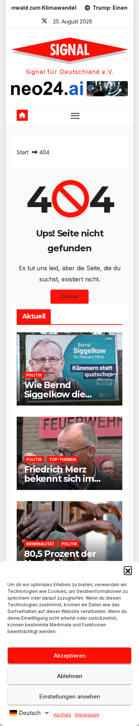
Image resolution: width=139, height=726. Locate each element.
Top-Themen (62, 459)
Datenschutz (57, 714)
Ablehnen (69, 676)
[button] (128, 570)
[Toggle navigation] (75, 115)
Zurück (69, 296)
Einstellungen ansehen (69, 696)
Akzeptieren (70, 655)
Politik (34, 375)
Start (23, 152)
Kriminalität (40, 544)
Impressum (87, 714)
